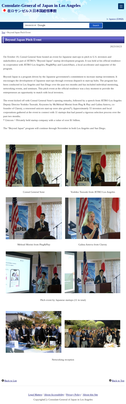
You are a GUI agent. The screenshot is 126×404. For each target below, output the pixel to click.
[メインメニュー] (121, 6)
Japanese (116, 19)
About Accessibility (54, 394)
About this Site (90, 394)
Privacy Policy (73, 394)
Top (3, 32)
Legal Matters (35, 394)
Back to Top (118, 380)
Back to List (10, 380)
